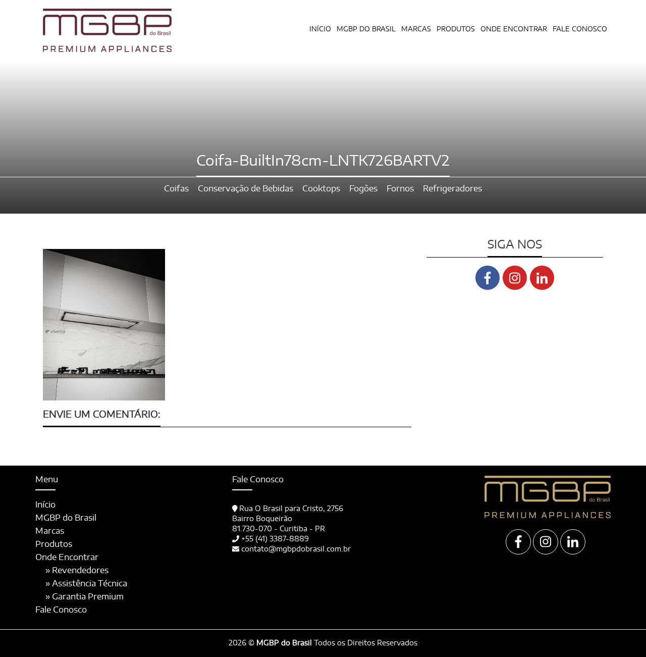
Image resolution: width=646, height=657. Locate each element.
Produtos (53, 544)
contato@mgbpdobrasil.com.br (296, 549)
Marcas (416, 29)
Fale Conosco (580, 29)
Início (320, 29)
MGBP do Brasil (366, 29)
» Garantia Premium (84, 597)
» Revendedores (77, 571)
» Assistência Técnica (86, 584)
